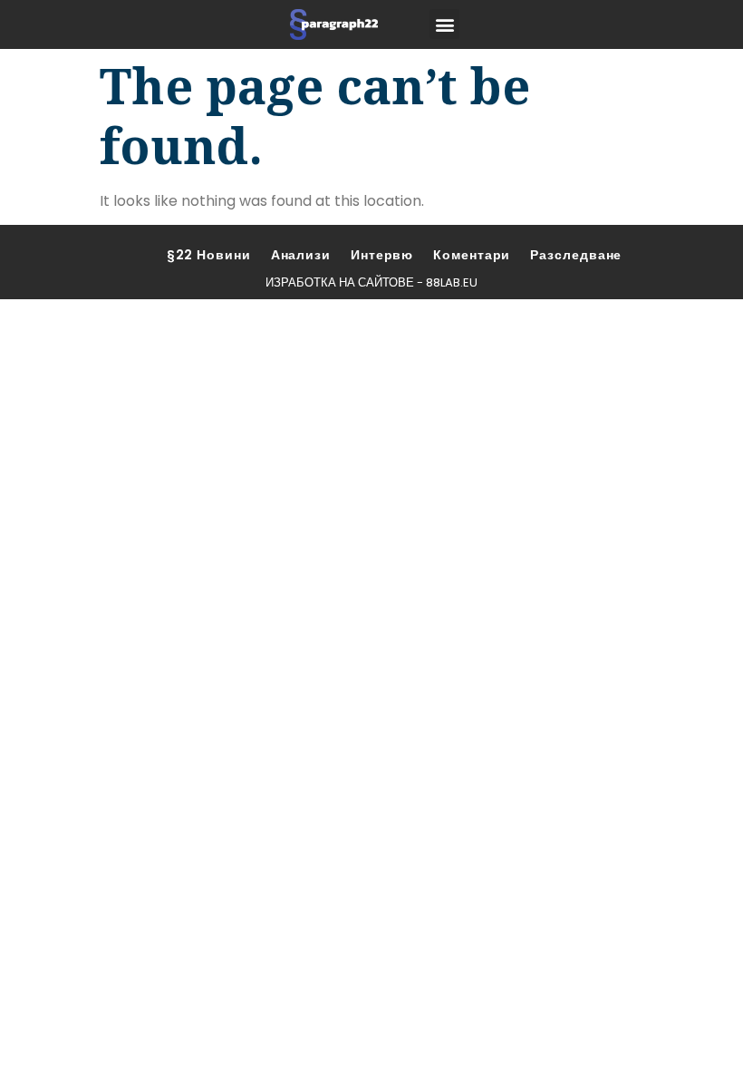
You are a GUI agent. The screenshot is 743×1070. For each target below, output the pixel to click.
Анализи (301, 255)
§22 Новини (209, 255)
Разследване (576, 255)
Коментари (471, 255)
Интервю (382, 255)
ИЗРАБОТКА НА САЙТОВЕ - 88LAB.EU (371, 282)
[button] (444, 24)
